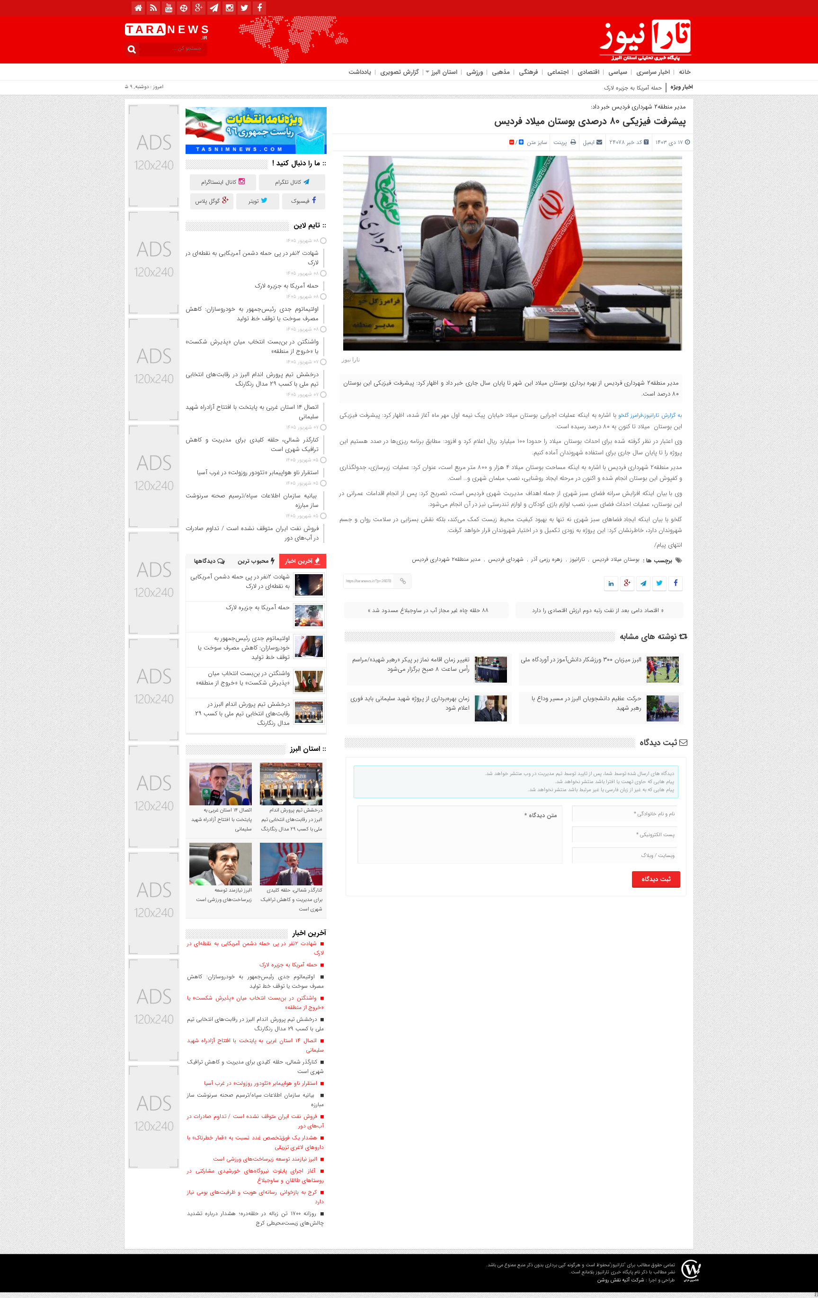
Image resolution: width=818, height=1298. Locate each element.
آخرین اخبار (299, 561)
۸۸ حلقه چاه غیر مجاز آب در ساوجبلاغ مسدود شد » (428, 610)
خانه (685, 72)
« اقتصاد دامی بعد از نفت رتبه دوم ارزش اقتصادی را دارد (598, 610)
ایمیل (589, 142)
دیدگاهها (205, 561)
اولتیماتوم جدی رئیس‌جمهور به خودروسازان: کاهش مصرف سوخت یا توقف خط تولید (244, 647)
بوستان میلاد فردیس (616, 559)
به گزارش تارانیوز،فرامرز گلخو (650, 415)
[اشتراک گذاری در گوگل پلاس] (627, 583)
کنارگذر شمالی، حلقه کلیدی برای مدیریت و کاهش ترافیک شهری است (291, 899)
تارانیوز (577, 559)
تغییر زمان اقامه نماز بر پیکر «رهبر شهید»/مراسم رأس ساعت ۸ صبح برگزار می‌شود (411, 664)
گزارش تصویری (399, 72)
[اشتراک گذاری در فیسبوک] (675, 583)
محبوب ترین (254, 561)
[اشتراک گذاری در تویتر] (659, 583)
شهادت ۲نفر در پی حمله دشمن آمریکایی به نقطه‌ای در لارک (240, 581)
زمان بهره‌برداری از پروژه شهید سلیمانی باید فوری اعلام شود (410, 703)
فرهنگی (528, 72)
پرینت (561, 142)
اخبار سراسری (653, 72)
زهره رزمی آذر (546, 559)
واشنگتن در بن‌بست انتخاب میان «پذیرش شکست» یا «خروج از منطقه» (243, 678)
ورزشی (474, 72)
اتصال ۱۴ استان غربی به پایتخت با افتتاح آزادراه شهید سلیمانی (221, 819)
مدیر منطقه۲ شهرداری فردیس (446, 559)
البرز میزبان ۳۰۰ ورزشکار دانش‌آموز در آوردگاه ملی (581, 660)
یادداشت (359, 72)
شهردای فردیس (506, 559)
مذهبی (501, 72)
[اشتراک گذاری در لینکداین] (611, 583)
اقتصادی (588, 72)
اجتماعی (558, 72)
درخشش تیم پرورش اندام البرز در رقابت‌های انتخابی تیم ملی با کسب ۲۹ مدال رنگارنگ (242, 713)
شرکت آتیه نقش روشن (620, 1280)
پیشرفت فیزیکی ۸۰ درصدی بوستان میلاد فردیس (590, 121)
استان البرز (444, 72)
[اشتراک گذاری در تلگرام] (643, 583)
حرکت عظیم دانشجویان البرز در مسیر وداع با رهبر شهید (586, 703)
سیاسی (617, 72)
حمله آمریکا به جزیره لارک (633, 87)
